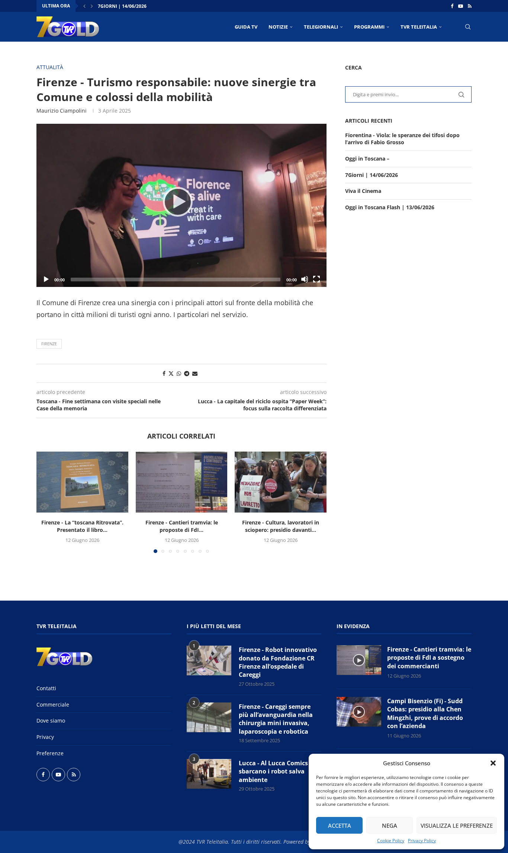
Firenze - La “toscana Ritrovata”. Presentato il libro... (82, 526)
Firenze (49, 343)
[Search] (468, 27)
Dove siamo (50, 720)
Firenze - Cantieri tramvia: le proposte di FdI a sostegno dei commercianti (429, 657)
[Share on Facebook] (164, 373)
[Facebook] (452, 6)
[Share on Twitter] (171, 373)
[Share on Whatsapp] (179, 373)
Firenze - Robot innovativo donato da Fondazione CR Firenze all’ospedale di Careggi (278, 662)
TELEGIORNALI (321, 26)
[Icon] (359, 660)
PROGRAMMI (369, 26)
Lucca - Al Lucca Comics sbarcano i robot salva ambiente (273, 771)
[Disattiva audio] (304, 279)
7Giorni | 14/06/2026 (122, 6)
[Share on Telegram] (186, 373)
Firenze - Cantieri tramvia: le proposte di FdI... (181, 526)
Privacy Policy (422, 840)
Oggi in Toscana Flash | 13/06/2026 (389, 207)
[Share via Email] (194, 373)
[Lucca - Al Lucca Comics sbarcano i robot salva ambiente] (209, 774)
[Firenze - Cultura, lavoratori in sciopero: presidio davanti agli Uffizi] (281, 482)
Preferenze (50, 753)
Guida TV (246, 26)
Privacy (45, 736)
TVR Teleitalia (419, 26)
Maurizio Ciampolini (61, 110)
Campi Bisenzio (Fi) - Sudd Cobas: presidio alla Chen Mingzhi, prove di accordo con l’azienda (425, 713)
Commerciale (52, 704)
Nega (389, 825)
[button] (493, 763)
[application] (181, 205)
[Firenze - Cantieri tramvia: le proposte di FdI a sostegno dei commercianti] (182, 482)
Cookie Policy (390, 840)
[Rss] (470, 6)
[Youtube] (460, 6)
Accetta (339, 825)
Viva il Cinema (363, 190)
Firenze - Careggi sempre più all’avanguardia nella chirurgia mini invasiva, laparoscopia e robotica (276, 719)
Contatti (46, 688)
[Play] (181, 205)
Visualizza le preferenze (457, 825)
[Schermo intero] (316, 279)
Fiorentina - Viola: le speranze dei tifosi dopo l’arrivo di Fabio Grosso (402, 139)
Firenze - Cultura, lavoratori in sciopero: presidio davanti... (280, 526)
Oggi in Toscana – (367, 158)
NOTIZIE (278, 26)
